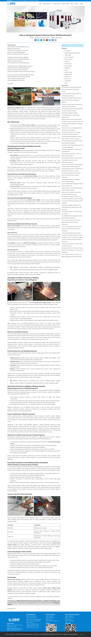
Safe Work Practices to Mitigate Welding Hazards (19, 66)
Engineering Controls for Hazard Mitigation (18, 59)
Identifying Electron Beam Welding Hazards (18, 46)
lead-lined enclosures (26, 171)
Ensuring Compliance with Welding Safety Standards (20, 74)
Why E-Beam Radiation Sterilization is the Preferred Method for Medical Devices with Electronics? (72, 207)
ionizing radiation (29, 150)
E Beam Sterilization (69, 57)
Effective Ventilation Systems (14, 61)
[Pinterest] (47, 40)
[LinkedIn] (41, 40)
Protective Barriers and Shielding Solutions (18, 62)
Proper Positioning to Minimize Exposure (17, 69)
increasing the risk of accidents (39, 392)
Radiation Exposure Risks (13, 48)
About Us (76, 3)
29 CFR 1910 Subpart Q (42, 468)
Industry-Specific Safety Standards (16, 78)
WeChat (9, 604)
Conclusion (10, 83)
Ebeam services (29, 601)
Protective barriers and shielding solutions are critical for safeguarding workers (27, 353)
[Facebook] (35, 40)
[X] (38, 40)
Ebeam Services (57, 3)
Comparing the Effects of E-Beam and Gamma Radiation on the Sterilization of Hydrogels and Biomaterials (72, 250)
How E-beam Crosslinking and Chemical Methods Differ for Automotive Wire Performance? (71, 222)
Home (40, 3)
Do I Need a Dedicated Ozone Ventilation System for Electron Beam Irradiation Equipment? (71, 175)
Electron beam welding (28, 125)
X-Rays (66, 83)
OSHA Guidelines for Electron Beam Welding (18, 76)
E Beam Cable (68, 55)
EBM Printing (67, 76)
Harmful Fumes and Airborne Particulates (17, 50)
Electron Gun (67, 78)
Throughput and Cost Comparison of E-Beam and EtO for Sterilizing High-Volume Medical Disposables (72, 239)
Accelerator (67, 50)
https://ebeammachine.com (16, 628)
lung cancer (34, 188)
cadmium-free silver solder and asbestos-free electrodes (24, 325)
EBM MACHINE (10, 623)
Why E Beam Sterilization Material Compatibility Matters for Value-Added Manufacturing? (71, 115)
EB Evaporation (68, 63)
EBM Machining (68, 74)
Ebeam (66, 70)
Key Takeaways (11, 45)
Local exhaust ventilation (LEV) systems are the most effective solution (32, 335)
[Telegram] (50, 40)
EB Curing (67, 61)
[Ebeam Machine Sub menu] (51, 3)
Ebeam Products (65, 3)
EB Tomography (68, 65)
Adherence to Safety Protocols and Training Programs (21, 71)
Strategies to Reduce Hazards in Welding (17, 57)
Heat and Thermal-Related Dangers (16, 52)
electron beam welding (31, 176)
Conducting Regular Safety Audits (15, 80)
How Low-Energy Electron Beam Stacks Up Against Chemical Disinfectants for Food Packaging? (72, 228)
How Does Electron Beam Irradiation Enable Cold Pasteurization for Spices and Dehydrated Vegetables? (72, 160)
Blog (72, 3)
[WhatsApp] (44, 40)
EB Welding (59, 37)
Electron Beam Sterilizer (31, 617)
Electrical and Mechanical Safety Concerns (18, 54)
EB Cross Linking (68, 59)
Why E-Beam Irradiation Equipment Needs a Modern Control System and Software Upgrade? (72, 100)
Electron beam (11, 107)
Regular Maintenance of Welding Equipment (18, 68)
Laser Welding (68, 80)
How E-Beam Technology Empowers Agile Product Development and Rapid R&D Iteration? (71, 89)
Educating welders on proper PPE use (17, 588)
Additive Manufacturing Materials (72, 53)
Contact (81, 3)
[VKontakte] (53, 40)
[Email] (55, 40)
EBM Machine (10, 0)
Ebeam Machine (46, 3)
